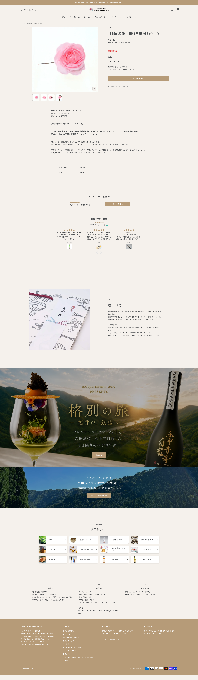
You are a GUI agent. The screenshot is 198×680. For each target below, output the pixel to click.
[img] (99, 222)
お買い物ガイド (68, 641)
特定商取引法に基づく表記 (72, 647)
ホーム (23, 23)
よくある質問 (67, 634)
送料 (112, 43)
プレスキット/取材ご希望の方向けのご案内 (78, 657)
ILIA (109, 28)
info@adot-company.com (146, 594)
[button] (97, 252)
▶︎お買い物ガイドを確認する (118, 86)
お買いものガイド (99, 17)
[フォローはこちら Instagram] (147, 639)
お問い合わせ (67, 654)
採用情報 (66, 661)
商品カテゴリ (66, 17)
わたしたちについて (116, 17)
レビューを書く (117, 204)
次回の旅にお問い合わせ (99, 495)
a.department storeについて (73, 637)
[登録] (132, 639)
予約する (99, 455)
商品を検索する (68, 631)
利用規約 (66, 644)
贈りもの (77, 17)
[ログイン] (172, 10)
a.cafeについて (131, 17)
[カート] (176, 10)
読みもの (87, 17)
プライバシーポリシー (70, 651)
